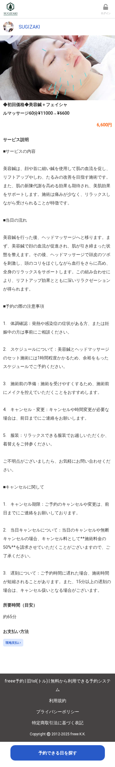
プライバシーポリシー (57, 711)
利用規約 (57, 700)
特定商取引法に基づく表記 (57, 722)
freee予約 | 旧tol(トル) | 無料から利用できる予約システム (58, 685)
